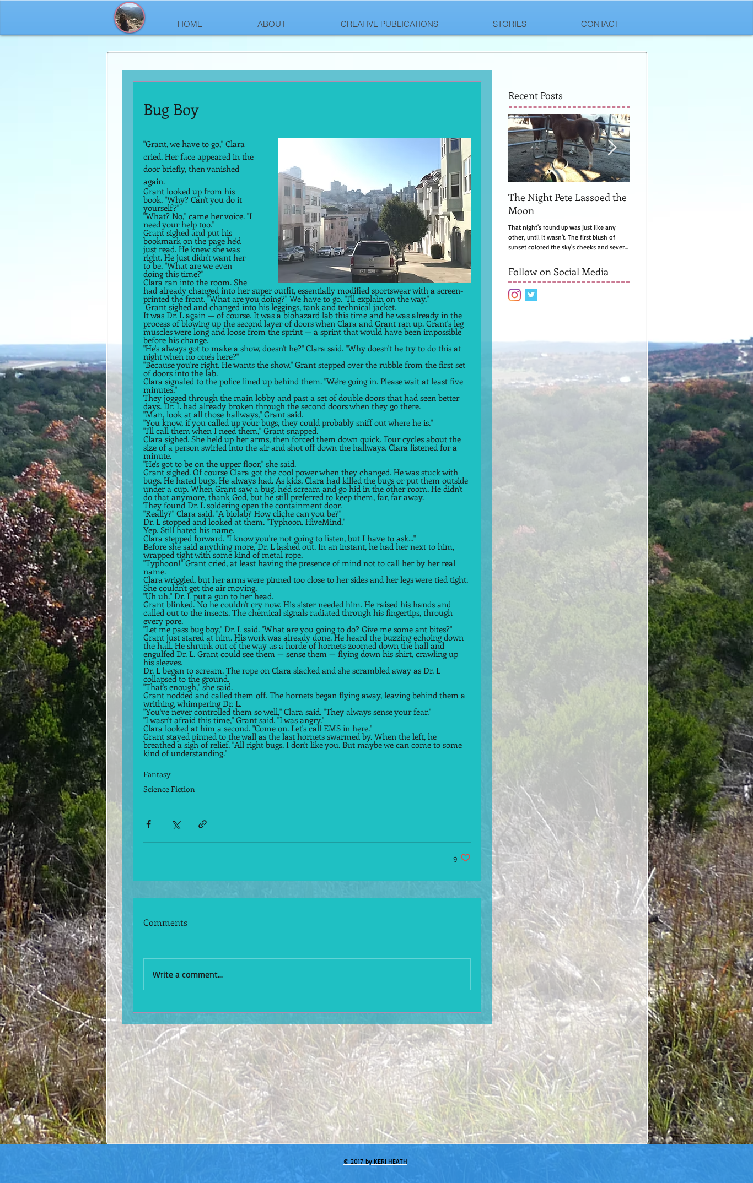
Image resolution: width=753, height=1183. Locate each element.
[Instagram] (514, 295)
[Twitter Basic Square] (531, 295)
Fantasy (156, 774)
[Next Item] (612, 147)
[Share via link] (202, 824)
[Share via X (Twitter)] (175, 824)
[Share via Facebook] (148, 824)
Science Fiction (169, 789)
